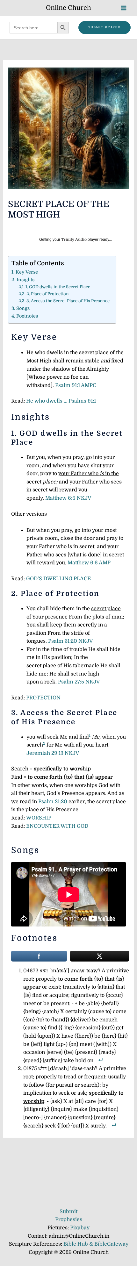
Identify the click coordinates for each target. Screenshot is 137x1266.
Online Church (68, 7)
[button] (104, 27)
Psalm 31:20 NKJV (70, 641)
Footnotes (27, 315)
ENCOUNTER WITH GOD (57, 826)
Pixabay (80, 1228)
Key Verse (27, 272)
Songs (23, 308)
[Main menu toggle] (124, 8)
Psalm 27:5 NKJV (79, 682)
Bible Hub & (78, 1244)
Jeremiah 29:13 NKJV (52, 753)
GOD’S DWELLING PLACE (58, 579)
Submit (68, 1211)
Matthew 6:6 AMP (89, 563)
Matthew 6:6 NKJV (68, 498)
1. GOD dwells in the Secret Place (57, 286)
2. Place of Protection (47, 293)
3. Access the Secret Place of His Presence (68, 300)
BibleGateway (111, 1244)
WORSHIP (38, 818)
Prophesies (68, 1219)
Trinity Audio (74, 239)
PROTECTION (43, 698)
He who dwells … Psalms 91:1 (61, 401)
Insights (25, 279)
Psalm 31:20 (53, 802)
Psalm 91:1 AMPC (75, 385)
